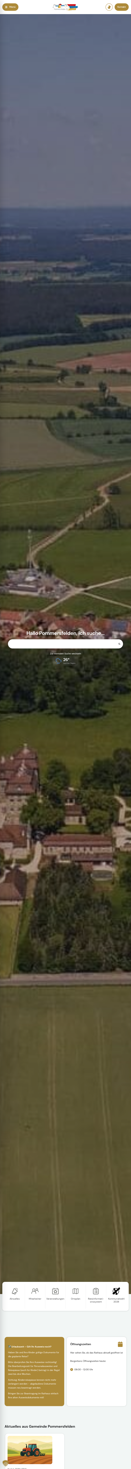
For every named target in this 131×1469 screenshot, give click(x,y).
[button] (65, 661)
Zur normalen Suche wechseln (65, 653)
